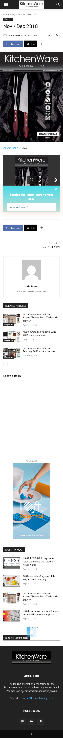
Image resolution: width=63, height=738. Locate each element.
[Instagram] (22, 721)
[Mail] (40, 721)
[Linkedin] (31, 721)
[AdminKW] (5, 35)
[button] (5, 4)
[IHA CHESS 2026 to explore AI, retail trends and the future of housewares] (11, 563)
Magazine (15, 14)
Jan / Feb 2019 (51, 247)
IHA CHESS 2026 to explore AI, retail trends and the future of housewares (39, 561)
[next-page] (11, 364)
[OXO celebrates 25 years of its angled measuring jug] (11, 581)
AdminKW (15, 35)
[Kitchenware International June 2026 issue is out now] (11, 336)
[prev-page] (5, 364)
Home (6, 14)
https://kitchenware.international (31, 291)
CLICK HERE (10, 148)
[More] (41, 44)
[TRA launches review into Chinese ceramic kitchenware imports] (11, 615)
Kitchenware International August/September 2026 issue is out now (40, 317)
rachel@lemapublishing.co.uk (38, 698)
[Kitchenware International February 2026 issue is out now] (11, 353)
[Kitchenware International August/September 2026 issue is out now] (11, 319)
